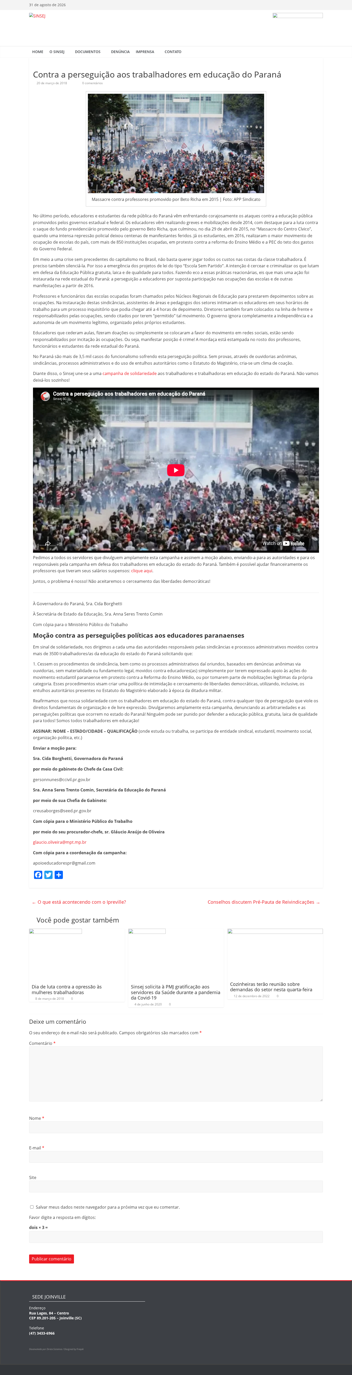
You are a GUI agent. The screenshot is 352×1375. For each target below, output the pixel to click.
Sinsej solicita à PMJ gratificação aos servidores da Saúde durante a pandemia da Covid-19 (175, 992)
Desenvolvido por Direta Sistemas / (46, 1349)
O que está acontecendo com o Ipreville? (79, 902)
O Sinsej (56, 51)
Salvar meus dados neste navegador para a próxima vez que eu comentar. (108, 1207)
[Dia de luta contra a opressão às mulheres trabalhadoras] (55, 932)
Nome (36, 1118)
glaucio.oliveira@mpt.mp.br (60, 842)
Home (37, 51)
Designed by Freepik (73, 1349)
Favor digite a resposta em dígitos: (62, 1217)
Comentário (42, 1043)
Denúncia (120, 51)
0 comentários (92, 83)
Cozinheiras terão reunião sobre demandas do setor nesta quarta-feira (271, 987)
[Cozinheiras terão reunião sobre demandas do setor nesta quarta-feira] (275, 932)
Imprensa (145, 51)
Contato (173, 51)
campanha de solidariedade (130, 373)
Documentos (87, 51)
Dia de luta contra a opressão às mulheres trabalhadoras (67, 989)
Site (32, 1177)
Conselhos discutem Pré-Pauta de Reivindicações (264, 902)
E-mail (36, 1148)
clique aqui (141, 571)
